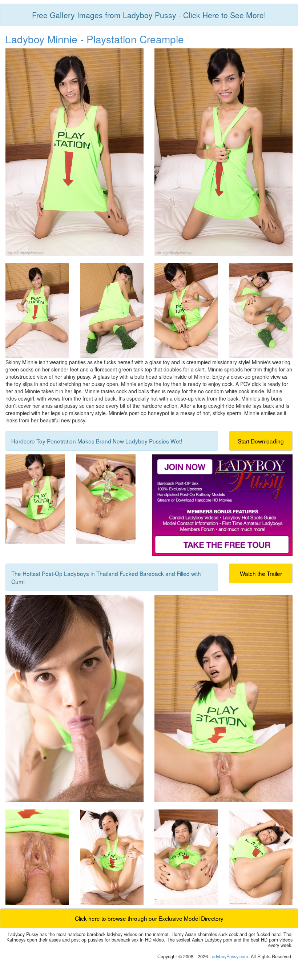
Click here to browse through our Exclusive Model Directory (149, 918)
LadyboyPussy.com (228, 956)
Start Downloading (261, 441)
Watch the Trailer (261, 573)
